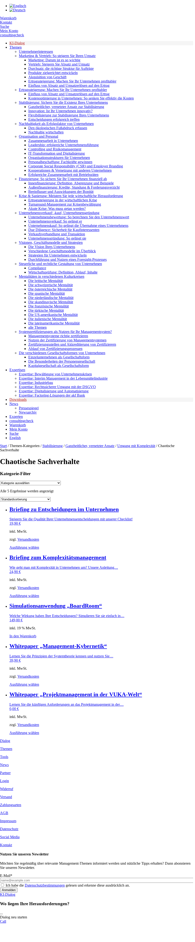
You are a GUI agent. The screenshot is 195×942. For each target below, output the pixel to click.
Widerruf (6, 789)
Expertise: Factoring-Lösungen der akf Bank (52, 395)
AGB (4, 813)
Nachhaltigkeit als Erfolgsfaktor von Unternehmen (56, 124)
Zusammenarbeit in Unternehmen (53, 141)
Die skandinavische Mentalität (50, 302)
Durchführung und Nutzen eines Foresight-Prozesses (67, 259)
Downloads (18, 400)
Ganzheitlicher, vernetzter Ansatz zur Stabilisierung (66, 107)
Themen (15, 47)
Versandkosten (28, 539)
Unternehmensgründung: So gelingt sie (57, 238)
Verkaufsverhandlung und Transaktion (56, 234)
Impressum (8, 821)
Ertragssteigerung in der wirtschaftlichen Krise (62, 200)
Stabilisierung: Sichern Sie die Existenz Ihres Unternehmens (63, 102)
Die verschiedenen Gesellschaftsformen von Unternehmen (62, 353)
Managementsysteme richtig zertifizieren (58, 336)
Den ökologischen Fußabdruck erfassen (57, 128)
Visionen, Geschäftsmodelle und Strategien (51, 243)
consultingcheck (12, 35)
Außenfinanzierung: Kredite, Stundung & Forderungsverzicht (74, 187)
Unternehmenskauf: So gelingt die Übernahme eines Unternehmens (78, 226)
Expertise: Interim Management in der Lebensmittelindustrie (63, 378)
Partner (5, 773)
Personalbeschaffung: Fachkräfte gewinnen (60, 162)
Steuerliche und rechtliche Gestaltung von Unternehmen (60, 264)
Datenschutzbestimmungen (45, 885)
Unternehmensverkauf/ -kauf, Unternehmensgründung (59, 213)
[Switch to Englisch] (17, 6)
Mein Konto (9, 31)
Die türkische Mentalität (46, 310)
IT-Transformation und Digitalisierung (56, 153)
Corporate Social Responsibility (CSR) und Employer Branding (75, 166)
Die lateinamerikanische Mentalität (54, 323)
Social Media (10, 837)
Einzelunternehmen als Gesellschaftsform (58, 357)
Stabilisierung (52, 446)
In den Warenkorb (22, 636)
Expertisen (17, 370)
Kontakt (6, 22)
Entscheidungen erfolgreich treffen (54, 119)
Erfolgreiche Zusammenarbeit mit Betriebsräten (63, 175)
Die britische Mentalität (45, 281)
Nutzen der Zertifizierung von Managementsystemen (67, 340)
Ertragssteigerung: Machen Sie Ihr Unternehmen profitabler (72, 81)
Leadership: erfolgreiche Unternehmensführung (63, 145)
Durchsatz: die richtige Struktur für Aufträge (61, 68)
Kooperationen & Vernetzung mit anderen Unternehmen (70, 170)
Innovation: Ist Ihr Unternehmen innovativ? (60, 111)
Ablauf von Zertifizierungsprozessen (55, 349)
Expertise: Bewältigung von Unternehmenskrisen (55, 374)
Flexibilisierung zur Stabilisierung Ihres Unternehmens (68, 115)
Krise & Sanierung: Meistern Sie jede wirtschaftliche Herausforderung (71, 196)
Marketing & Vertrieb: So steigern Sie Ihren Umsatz (57, 56)
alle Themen (37, 327)
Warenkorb (8, 18)
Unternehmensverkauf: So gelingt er (55, 221)
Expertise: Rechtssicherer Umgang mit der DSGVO (57, 387)
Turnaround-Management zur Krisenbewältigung (64, 204)
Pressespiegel (29, 408)
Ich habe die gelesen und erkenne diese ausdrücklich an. (68, 885)
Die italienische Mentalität (47, 319)
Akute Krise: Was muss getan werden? (57, 209)
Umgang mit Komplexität (136, 446)
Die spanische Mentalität (46, 293)
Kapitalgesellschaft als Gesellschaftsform (58, 366)
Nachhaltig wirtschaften (46, 132)
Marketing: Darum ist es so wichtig (54, 60)
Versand (6, 797)
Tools (4, 757)
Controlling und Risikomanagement (54, 149)
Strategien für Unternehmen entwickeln (57, 255)
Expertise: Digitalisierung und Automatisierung (54, 391)
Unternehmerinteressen (36, 52)
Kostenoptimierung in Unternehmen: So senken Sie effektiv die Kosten (81, 98)
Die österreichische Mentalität (50, 289)
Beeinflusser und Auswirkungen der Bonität (60, 192)
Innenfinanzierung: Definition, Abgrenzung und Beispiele (71, 183)
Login (4, 781)
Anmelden (9, 890)
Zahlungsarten (10, 805)
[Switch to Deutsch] (17, 10)
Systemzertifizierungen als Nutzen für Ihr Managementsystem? (65, 332)
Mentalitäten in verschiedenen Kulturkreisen (51, 276)
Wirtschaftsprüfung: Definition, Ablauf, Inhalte (63, 272)
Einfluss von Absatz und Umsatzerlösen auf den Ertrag (69, 85)
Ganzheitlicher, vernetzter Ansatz (89, 446)
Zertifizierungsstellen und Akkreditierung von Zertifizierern (72, 344)
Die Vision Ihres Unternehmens (51, 247)
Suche (4, 27)
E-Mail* (6, 876)
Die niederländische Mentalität (50, 298)
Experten (16, 417)
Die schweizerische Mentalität (50, 285)
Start (3, 446)
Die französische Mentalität (48, 306)
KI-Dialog (17, 43)
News (13, 404)
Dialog (5, 741)
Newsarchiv (28, 412)
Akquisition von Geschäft (47, 77)
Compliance (37, 268)
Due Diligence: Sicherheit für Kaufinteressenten (63, 230)
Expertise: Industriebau (36, 383)
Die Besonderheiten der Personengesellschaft (61, 361)
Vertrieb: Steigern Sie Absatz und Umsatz (59, 64)
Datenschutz (9, 829)
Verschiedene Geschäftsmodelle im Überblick (62, 251)
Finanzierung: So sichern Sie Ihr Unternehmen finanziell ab (63, 179)
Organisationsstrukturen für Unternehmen (59, 158)
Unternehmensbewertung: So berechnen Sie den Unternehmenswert (78, 217)
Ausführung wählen (24, 547)
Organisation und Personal (38, 136)
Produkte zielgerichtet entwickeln (53, 73)
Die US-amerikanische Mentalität (53, 315)
